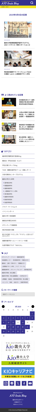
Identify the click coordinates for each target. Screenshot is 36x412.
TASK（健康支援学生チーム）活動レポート (16, 170)
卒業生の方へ (25, 260)
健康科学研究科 (8, 196)
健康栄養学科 (8, 188)
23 (3, 331)
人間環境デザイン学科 (10, 191)
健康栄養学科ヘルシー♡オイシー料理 (14, 240)
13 (22, 322)
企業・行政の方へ (12, 263)
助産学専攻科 (8, 202)
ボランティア (5, 257)
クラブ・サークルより (9, 207)
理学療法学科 (8, 182)
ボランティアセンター (17, 269)
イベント (13, 257)
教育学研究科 (8, 199)
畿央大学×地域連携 (9, 216)
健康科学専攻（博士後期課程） (10, 276)
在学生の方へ (24, 276)
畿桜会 (4, 263)
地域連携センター (7, 260)
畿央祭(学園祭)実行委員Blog (11, 156)
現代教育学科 (8, 194)
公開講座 (4, 279)
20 (22, 327)
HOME (3, 6)
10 (8, 322)
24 (8, 331)
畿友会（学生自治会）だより (12, 161)
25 (13, 331)
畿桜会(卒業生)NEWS (9, 220)
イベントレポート (8, 211)
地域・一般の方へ (14, 282)
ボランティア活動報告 (9, 225)
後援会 (10, 279)
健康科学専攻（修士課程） (9, 272)
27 (22, 331)
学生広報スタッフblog (9, 165)
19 (18, 327)
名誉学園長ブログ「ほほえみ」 (12, 245)
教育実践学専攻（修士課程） (21, 279)
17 (8, 327)
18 (13, 327)
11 (13, 322)
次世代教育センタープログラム (12, 174)
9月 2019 (18, 306)
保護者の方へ (21, 263)
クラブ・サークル (20, 266)
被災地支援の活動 (8, 230)
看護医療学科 (8, 185)
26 (18, 331)
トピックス (5, 282)
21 (27, 327)
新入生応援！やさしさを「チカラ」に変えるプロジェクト (17, 235)
